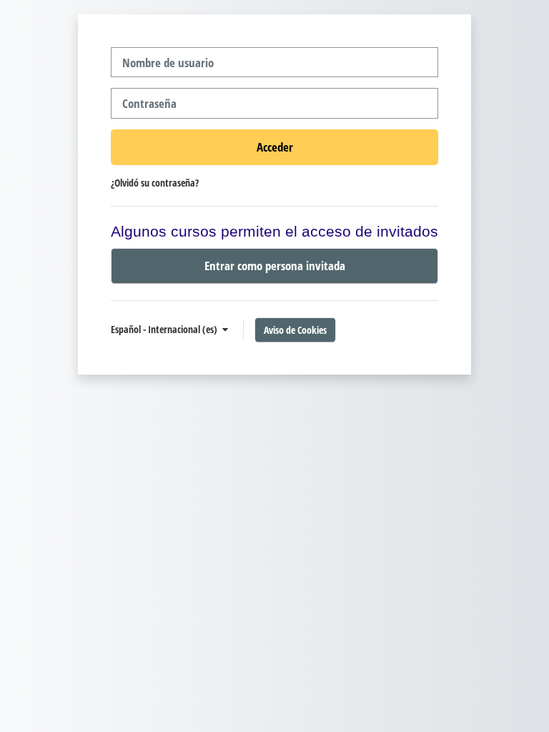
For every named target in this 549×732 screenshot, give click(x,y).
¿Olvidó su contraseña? (155, 182)
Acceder (275, 146)
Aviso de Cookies (295, 330)
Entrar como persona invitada (274, 265)
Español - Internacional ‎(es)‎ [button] (165, 329)
